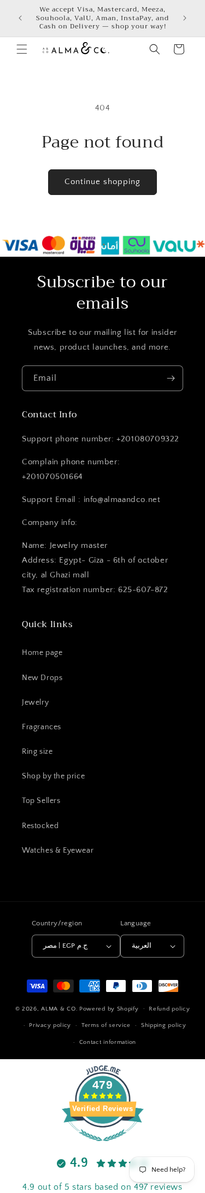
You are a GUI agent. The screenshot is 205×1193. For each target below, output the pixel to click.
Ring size (37, 751)
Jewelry (35, 702)
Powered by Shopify (109, 1008)
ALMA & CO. (59, 1008)
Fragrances (41, 727)
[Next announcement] (185, 18)
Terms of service (106, 1025)
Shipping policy (163, 1025)
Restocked (40, 826)
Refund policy (169, 1009)
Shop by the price (53, 776)
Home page (42, 652)
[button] (22, 49)
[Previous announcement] (20, 18)
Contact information (107, 1042)
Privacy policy (50, 1025)
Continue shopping (102, 181)
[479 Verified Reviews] (102, 1147)
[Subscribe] (171, 378)
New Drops (42, 678)
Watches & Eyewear (57, 850)
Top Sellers (41, 800)
